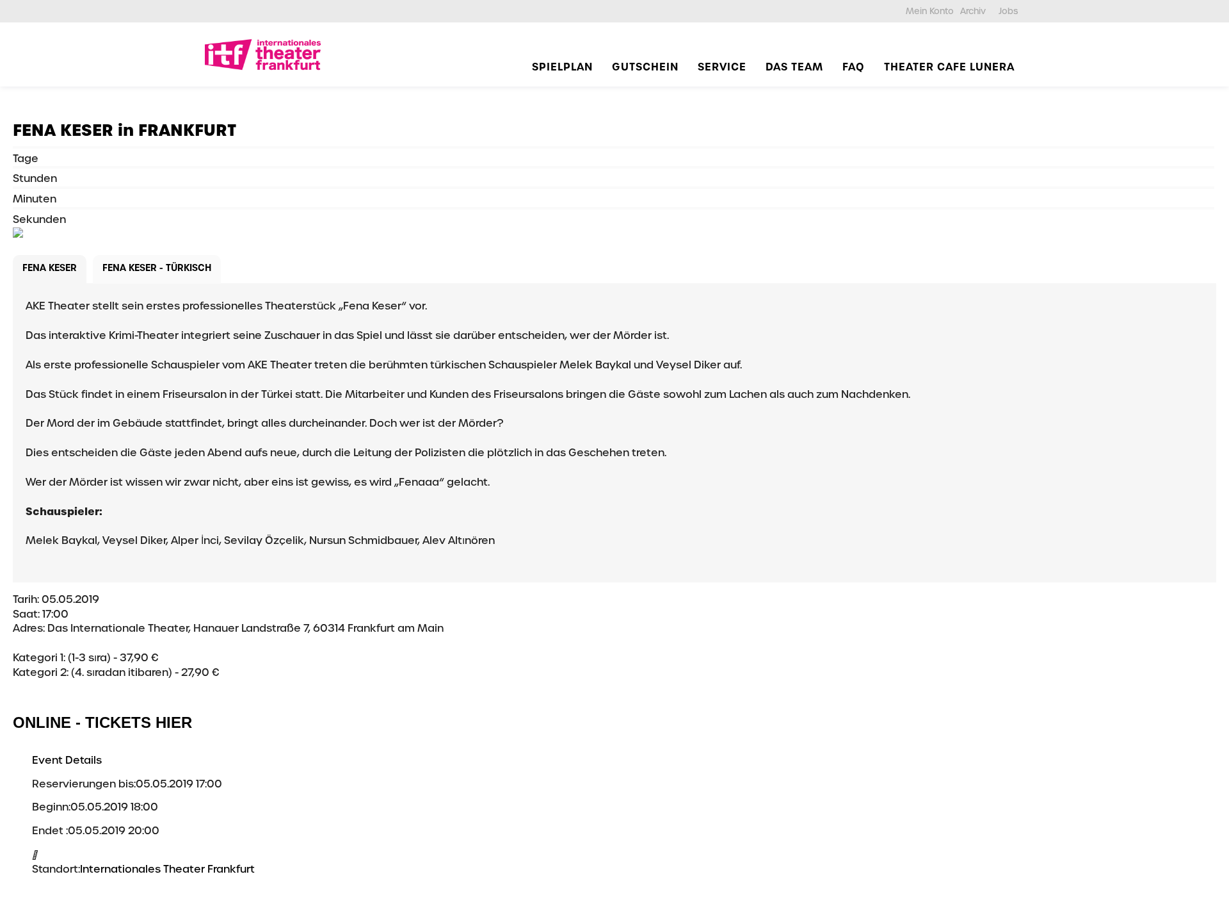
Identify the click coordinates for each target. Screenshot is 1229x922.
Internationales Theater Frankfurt (167, 869)
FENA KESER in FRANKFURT (124, 130)
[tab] (49, 269)
